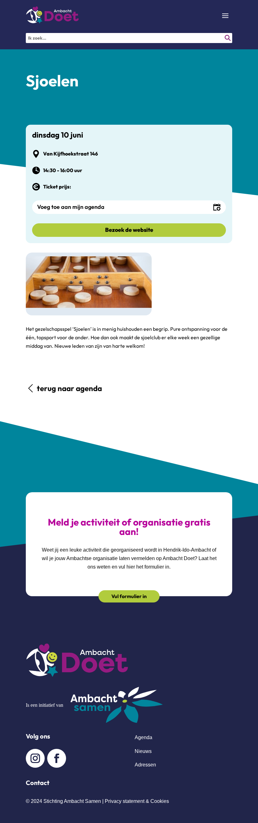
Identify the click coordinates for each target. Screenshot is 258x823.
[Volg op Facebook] (56, 758)
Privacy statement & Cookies (137, 801)
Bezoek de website (129, 229)
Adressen (145, 764)
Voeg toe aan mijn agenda (70, 206)
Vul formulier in (129, 596)
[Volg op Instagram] (35, 758)
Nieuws (143, 751)
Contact (37, 783)
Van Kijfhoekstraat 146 (70, 153)
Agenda (143, 737)
